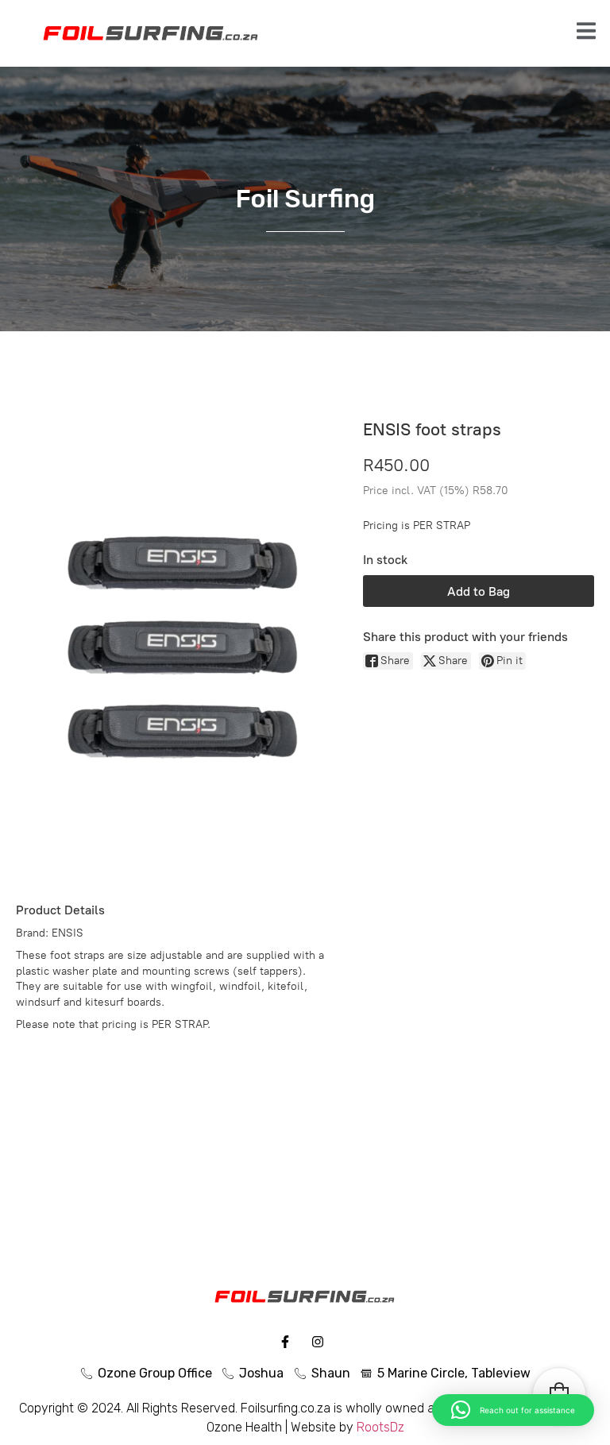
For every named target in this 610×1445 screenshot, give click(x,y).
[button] (513, 1410)
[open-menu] (586, 33)
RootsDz (380, 1427)
